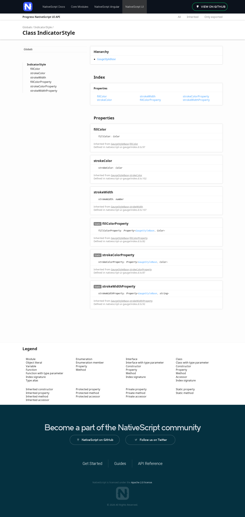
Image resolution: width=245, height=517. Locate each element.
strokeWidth (38, 77)
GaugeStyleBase (106, 59)
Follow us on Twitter (153, 440)
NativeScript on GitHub (97, 440)
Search (169, 17)
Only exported (213, 17)
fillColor (35, 69)
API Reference (150, 463)
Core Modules (79, 6)
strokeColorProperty (43, 86)
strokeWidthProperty (43, 91)
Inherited (192, 17)
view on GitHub (213, 7)
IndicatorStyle (43, 27)
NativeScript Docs (53, 6)
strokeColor (37, 73)
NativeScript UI (134, 6)
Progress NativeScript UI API (41, 17)
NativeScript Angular (106, 6)
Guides (120, 463)
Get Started (92, 463)
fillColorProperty (40, 82)
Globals (27, 27)
